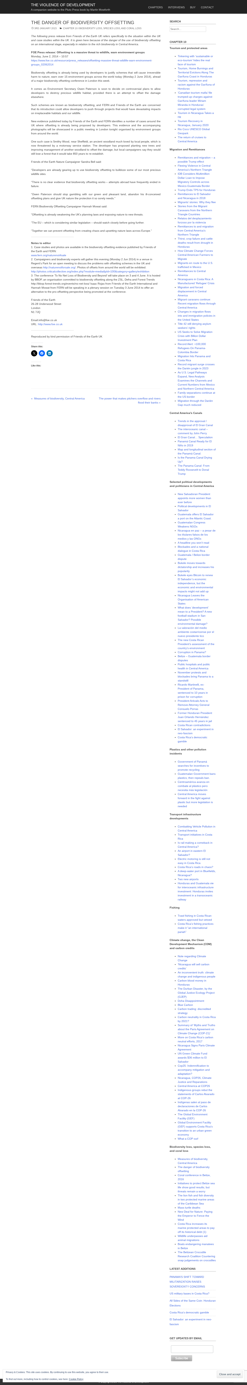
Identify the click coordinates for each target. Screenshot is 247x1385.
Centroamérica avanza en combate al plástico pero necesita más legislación (193, 786)
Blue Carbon (185, 1004)
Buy (192, 7)
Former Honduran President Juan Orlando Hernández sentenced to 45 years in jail (195, 717)
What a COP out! (188, 1138)
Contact (207, 7)
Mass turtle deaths (189, 1207)
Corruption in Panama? (192, 652)
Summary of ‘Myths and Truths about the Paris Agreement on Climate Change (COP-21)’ (196, 1029)
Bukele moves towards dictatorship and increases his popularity (196, 567)
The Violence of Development (63, 5)
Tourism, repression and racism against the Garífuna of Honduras (196, 84)
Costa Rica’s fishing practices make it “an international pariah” (195, 927)
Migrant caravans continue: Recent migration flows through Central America (197, 303)
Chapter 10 (70, 28)
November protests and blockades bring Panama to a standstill (195, 676)
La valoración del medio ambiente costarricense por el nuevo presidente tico (196, 631)
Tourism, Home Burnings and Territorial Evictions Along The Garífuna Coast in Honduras (196, 72)
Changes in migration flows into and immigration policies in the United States (196, 315)
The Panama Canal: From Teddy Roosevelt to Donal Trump (194, 469)
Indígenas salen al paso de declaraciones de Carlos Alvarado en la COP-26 (194, 1106)
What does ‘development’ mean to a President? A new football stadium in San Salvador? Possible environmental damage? (195, 615)
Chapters (155, 7)
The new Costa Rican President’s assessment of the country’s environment (196, 644)
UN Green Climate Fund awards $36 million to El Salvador (192, 1057)
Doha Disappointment (191, 1000)
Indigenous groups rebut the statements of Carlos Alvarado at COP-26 (196, 1094)
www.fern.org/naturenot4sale (48, 255)
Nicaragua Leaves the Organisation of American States (193, 599)
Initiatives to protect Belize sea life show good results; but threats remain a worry (196, 1187)
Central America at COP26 (194, 1085)
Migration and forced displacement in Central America (192, 291)
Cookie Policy (76, 1379)
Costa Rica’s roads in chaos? (195, 867)
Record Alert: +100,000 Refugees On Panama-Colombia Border (192, 348)
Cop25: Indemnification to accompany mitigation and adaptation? (194, 1069)
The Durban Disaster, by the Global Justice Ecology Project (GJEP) (196, 992)
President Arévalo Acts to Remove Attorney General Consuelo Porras (193, 704)
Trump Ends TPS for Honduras (196, 190)
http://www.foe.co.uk (50, 324)
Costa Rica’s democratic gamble (189, 1312)
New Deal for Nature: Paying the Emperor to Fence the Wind (195, 1215)
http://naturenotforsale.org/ (59, 267)
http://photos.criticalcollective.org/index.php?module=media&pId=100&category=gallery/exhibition (90, 271)
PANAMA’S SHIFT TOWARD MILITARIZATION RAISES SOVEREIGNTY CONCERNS (187, 1281)
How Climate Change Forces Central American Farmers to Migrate (195, 254)
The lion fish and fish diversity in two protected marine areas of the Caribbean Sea (196, 1199)
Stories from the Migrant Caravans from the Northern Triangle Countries (195, 210)
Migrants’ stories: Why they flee (197, 202)
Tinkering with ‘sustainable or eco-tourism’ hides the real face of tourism (195, 60)
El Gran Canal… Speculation (195, 437)
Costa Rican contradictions (194, 725)
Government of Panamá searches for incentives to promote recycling (193, 765)
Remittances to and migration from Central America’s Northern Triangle (196, 230)
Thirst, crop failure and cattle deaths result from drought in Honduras (195, 242)
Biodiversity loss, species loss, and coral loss (110, 28)
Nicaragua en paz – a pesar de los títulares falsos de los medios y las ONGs (197, 534)
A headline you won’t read (193, 542)
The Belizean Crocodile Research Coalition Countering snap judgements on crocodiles (197, 1256)
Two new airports (188, 879)
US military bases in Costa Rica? (189, 1293)
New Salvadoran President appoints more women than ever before (194, 498)
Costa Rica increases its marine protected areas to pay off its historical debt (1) (196, 1227)
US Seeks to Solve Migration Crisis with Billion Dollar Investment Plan (195, 336)
